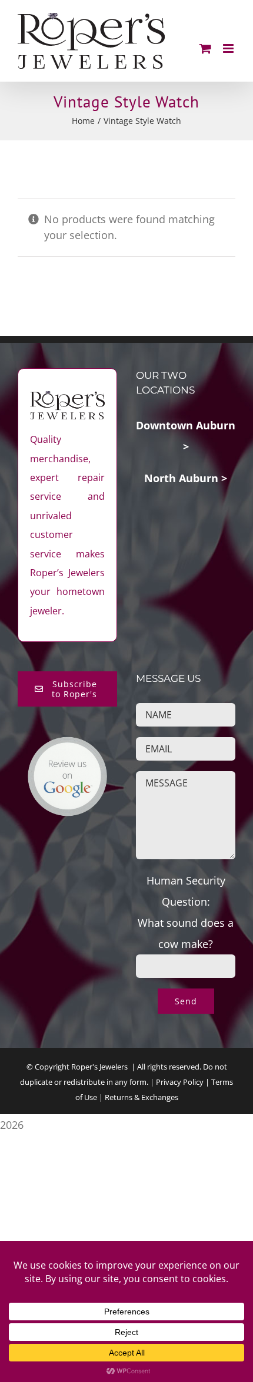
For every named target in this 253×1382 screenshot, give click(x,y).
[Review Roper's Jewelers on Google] (67, 746)
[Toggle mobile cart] (205, 48)
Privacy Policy (180, 1082)
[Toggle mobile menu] (229, 48)
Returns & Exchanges (141, 1097)
